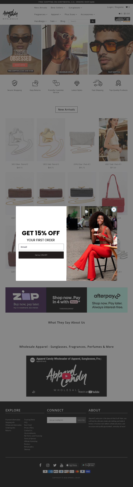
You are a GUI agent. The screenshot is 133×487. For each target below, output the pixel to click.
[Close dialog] (114, 209)
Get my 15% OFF (41, 255)
